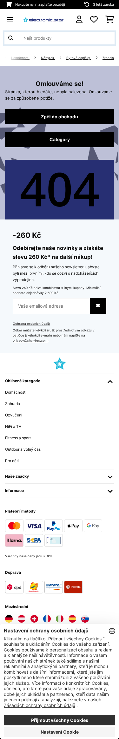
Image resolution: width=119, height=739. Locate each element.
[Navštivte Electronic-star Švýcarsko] (34, 619)
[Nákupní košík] (109, 19)
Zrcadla (108, 58)
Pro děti (12, 460)
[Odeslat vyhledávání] (10, 38)
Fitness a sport (18, 437)
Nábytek (48, 58)
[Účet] (79, 19)
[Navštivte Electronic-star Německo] (9, 619)
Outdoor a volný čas (23, 449)
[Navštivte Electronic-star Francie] (47, 619)
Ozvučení (13, 415)
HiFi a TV (13, 426)
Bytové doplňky (78, 58)
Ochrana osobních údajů (31, 323)
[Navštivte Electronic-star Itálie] (59, 619)
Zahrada (12, 403)
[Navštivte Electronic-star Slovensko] (85, 619)
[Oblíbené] (94, 19)
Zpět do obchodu (59, 116)
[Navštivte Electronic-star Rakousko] (21, 619)
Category (60, 139)
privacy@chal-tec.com (30, 340)
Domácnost (20, 58)
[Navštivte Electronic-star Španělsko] (72, 619)
